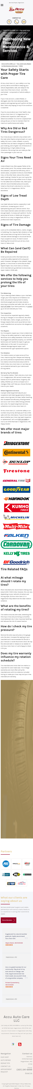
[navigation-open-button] (2, 5)
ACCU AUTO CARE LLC (10, 30)
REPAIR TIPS (5, 1063)
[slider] (9, 945)
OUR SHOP (5, 1057)
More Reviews (7, 920)
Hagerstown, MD (11, 957)
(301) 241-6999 (5, 306)
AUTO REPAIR (6, 1060)
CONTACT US (5, 1066)
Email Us (28, 1073)
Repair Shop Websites (23, 1084)
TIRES (5, 35)
